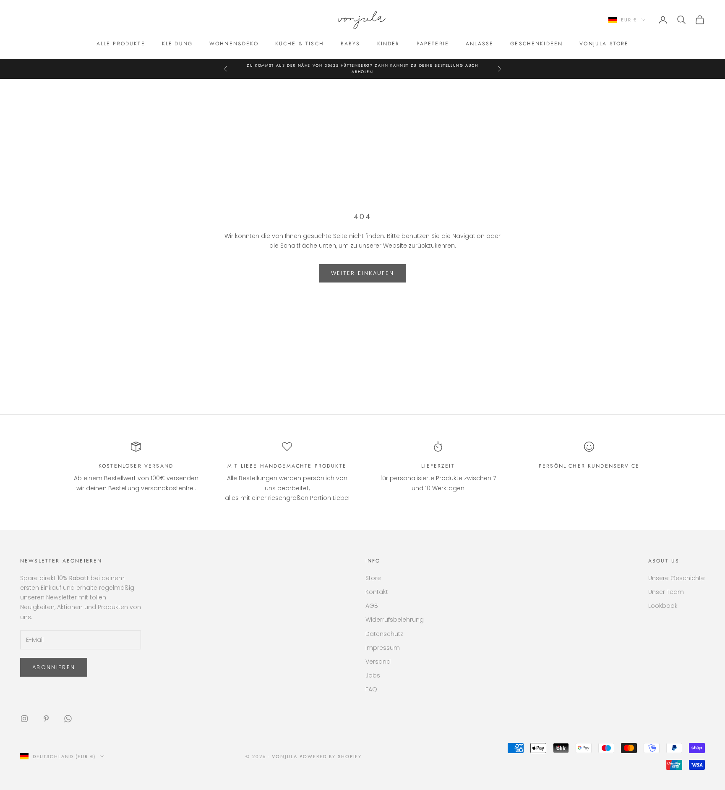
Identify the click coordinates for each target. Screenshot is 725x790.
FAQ (371, 689)
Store (373, 578)
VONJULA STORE (604, 43)
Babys (350, 43)
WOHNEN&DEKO (233, 43)
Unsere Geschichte (676, 578)
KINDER (388, 43)
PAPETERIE (433, 43)
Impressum (382, 648)
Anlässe (479, 43)
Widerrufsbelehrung (394, 619)
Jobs (372, 675)
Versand (378, 661)
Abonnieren (53, 667)
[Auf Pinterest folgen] (46, 718)
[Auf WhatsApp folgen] (68, 718)
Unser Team (666, 592)
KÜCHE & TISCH (299, 43)
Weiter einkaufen (362, 273)
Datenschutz (384, 634)
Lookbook (663, 606)
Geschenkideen (536, 43)
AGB (371, 606)
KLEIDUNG (177, 43)
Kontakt (376, 592)
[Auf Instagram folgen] (24, 718)
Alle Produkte (120, 43)
